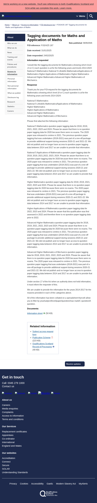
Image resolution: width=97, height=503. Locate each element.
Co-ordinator (8, 438)
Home (7, 25)
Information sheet (35, 313)
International (8, 442)
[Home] (16, 16)
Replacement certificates (14, 431)
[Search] (91, 16)
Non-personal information (13, 87)
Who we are (12, 43)
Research (11, 102)
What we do (12, 48)
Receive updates (73, 364)
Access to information (29, 25)
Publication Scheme (41, 338)
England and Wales (12, 446)
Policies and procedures (12, 65)
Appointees (7, 435)
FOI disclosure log (47, 25)
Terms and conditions (12, 419)
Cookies (24, 483)
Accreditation (8, 458)
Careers (10, 111)
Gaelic (50, 483)
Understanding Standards (15, 472)
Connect (6, 461)
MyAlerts (83, 483)
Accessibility (37, 483)
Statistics (10, 106)
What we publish (14, 93)
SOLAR (6, 469)
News (9, 52)
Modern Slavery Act (66, 483)
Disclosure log (13, 97)
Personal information (12, 80)
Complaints (7, 412)
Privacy (13, 483)
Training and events (12, 58)
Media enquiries (10, 408)
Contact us (8, 386)
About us (15, 25)
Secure (5, 465)
